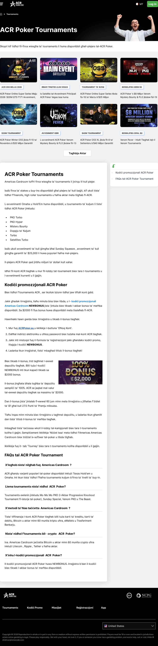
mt (141, 4)
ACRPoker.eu (26, 328)
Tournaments (10, 607)
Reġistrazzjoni (84, 607)
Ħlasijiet (56, 607)
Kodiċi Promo (35, 607)
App (103, 607)
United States (116, 625)
